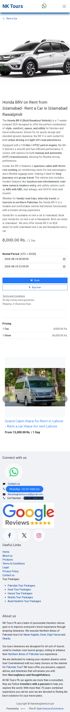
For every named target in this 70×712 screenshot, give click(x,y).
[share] (28, 516)
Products (7, 559)
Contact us (14, 483)
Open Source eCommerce (50, 708)
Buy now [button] (36, 287)
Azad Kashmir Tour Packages (24, 601)
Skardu (6, 638)
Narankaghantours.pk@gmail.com (25, 494)
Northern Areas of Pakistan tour (26, 654)
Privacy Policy (10, 571)
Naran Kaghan (31, 634)
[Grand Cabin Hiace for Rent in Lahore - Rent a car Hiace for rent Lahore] (35, 387)
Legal (5, 567)
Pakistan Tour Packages (21, 585)
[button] (6, 399)
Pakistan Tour (14, 667)
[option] (35, 399)
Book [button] (37, 280)
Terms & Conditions (13, 563)
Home (5, 551)
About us (7, 555)
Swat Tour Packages (19, 589)
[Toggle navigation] (64, 6)
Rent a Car (11, 18)
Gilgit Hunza (54, 634)
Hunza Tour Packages (20, 593)
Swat (43, 634)
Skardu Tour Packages (20, 597)
